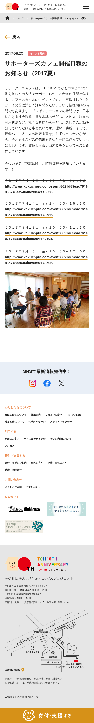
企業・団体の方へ (57, 462)
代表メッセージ (37, 421)
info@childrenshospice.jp (27, 594)
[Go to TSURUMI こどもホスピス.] (7, 18)
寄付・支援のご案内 (16, 462)
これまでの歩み (53, 414)
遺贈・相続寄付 (13, 469)
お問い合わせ (33, 487)
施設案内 (36, 414)
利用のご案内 (12, 438)
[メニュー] (86, 6)
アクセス (9, 445)
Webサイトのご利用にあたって (22, 696)
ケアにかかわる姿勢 (35, 438)
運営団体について (14, 421)
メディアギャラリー (61, 421)
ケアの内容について (61, 438)
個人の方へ (37, 462)
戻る (16, 37)
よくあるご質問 (13, 487)
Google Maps (12, 669)
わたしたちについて (16, 414)
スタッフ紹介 (74, 414)
